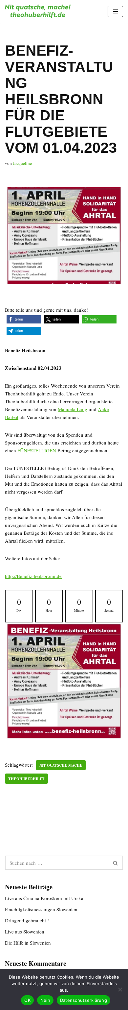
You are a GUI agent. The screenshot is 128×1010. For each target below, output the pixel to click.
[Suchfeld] (115, 863)
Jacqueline (22, 163)
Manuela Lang (72, 409)
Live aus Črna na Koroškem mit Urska (44, 898)
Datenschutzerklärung (83, 1000)
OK (27, 1000)
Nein (45, 1000)
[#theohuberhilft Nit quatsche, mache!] (38, 11)
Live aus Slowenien (24, 931)
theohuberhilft (26, 778)
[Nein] (120, 989)
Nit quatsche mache (60, 765)
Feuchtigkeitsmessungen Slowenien (41, 909)
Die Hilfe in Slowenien (28, 942)
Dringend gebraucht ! (27, 920)
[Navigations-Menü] (115, 11)
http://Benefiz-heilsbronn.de (33, 576)
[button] (24, 319)
